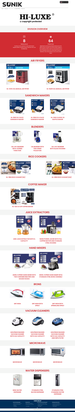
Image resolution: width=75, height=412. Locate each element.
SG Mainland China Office (55, 402)
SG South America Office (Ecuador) (42, 402)
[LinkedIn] (37, 407)
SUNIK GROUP (37, 401)
